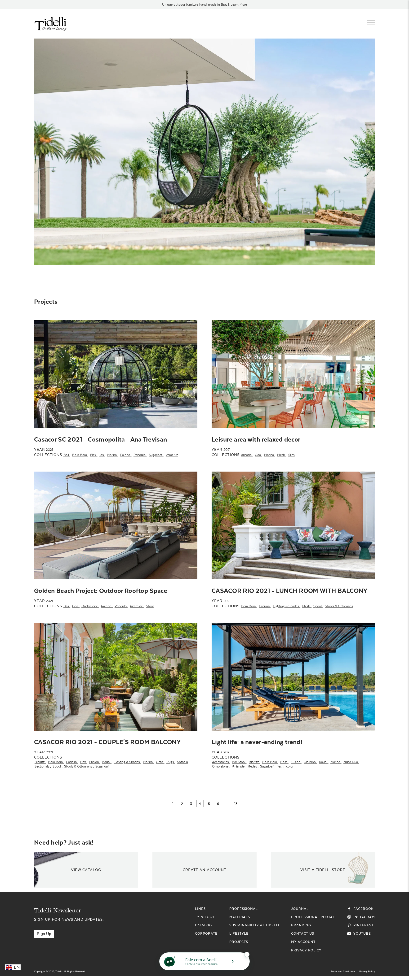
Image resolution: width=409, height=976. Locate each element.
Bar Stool (239, 762)
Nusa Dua (351, 762)
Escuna (265, 606)
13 (235, 804)
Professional (243, 909)
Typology (205, 917)
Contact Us (302, 933)
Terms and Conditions (343, 971)
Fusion (94, 762)
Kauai (106, 762)
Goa (258, 455)
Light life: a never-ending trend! (257, 742)
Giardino (310, 762)
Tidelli (58, 971)
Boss (284, 762)
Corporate (206, 933)
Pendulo (140, 455)
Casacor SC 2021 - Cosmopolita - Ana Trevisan (100, 439)
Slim (291, 455)
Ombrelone (90, 606)
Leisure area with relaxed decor (256, 439)
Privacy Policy (306, 950)
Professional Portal (313, 917)
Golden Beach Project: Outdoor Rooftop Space (100, 590)
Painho (125, 455)
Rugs (170, 762)
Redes (253, 766)
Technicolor (285, 766)
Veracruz (172, 455)
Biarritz (40, 762)
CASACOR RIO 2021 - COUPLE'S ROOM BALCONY (107, 742)
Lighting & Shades (286, 606)
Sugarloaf (156, 455)
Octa (160, 762)
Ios (102, 455)
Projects (238, 942)
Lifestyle (239, 933)
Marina (112, 455)
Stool (150, 606)
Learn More (239, 4)
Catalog (203, 925)
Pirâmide (137, 606)
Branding (301, 925)
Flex (93, 455)
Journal (300, 909)
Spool (318, 606)
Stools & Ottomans (339, 606)
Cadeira (72, 762)
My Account (303, 942)
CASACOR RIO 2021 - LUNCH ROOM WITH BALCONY (289, 590)
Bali (66, 455)
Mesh (281, 455)
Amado (247, 455)
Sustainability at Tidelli (254, 925)
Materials (239, 917)
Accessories (221, 762)
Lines (200, 909)
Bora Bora (80, 455)
